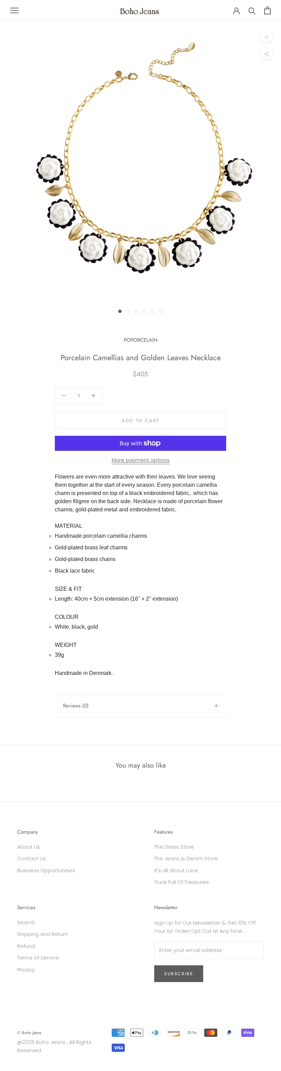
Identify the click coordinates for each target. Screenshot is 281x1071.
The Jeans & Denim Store (186, 858)
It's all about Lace (176, 870)
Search (26, 922)
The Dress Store (174, 846)
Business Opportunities (46, 870)
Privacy (26, 969)
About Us (28, 846)
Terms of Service (38, 957)
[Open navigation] (14, 10)
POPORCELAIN (141, 340)
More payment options (141, 459)
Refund (26, 946)
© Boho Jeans (29, 1033)
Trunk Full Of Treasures (181, 882)
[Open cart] (267, 10)
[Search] (252, 10)
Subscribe (178, 973)
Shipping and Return (42, 934)
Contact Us (31, 858)
